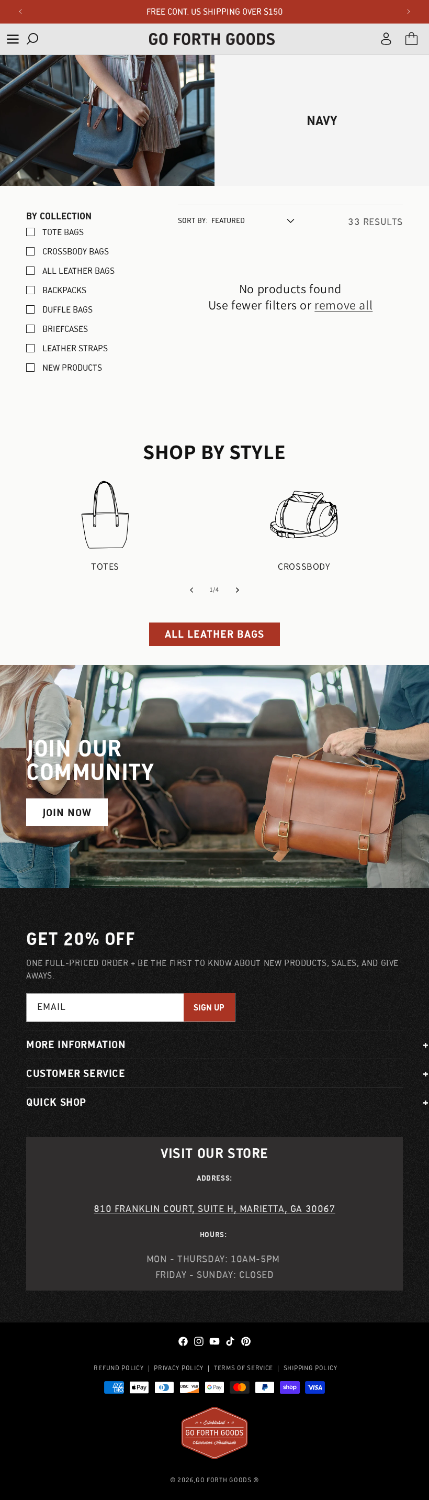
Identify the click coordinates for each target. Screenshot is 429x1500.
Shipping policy (310, 1368)
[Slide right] (237, 590)
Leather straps (75, 348)
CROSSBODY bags (75, 251)
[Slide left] (191, 590)
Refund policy (118, 1368)
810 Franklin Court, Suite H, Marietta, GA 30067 (214, 1209)
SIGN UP (209, 1007)
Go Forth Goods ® (227, 1480)
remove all (343, 305)
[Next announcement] (408, 11)
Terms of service (243, 1368)
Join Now (67, 812)
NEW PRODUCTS (72, 367)
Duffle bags (67, 309)
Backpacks (64, 290)
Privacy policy (179, 1368)
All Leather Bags (78, 270)
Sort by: (193, 220)
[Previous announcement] (20, 11)
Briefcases (65, 329)
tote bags (63, 232)
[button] (12, 39)
